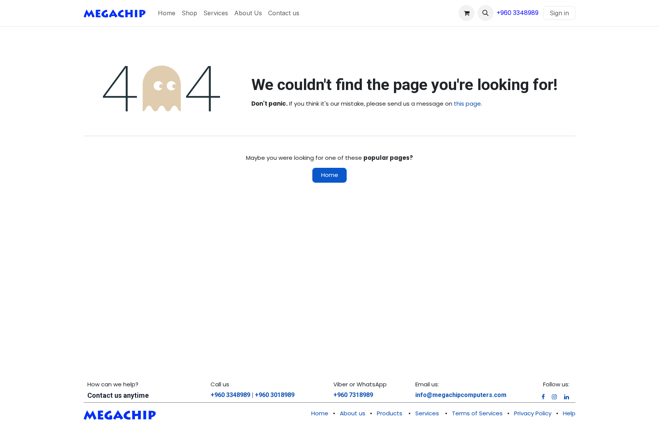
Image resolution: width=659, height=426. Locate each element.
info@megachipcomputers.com (460, 395)
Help (569, 413)
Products (389, 413)
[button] (485, 13)
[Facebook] (543, 396)
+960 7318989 (353, 395)
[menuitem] (166, 13)
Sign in (559, 13)
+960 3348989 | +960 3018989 (252, 395)
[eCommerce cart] (466, 13)
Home (329, 175)
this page (467, 104)
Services (427, 413)
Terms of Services (477, 413)
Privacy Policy (532, 413)
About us (352, 413)
